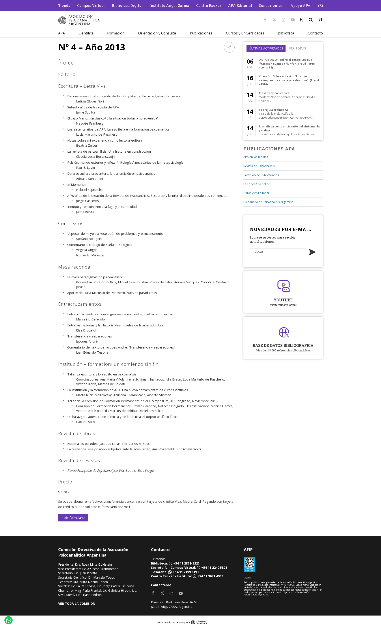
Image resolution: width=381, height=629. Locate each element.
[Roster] (301, 19)
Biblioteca (286, 33)
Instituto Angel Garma (169, 5)
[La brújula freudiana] (283, 113)
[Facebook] (265, 19)
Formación (116, 33)
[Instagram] (283, 19)
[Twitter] (274, 19)
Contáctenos (161, 585)
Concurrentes (270, 5)
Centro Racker (208, 5)
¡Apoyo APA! (300, 5)
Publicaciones (201, 33)
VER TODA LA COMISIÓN (76, 603)
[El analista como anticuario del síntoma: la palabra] (283, 130)
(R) (320, 5)
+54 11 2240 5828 (214, 567)
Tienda (64, 5)
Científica (85, 33)
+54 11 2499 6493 (186, 572)
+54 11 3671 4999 (210, 576)
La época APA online (256, 184)
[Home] (79, 20)
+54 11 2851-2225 (186, 563)
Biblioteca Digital (127, 5)
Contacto (315, 33)
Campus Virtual (91, 5)
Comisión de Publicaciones (261, 175)
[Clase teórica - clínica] (283, 97)
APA (61, 33)
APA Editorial (240, 5)
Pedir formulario (73, 517)
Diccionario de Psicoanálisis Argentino (268, 202)
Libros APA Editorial (256, 193)
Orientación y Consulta (157, 33)
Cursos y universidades (245, 33)
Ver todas (297, 48)
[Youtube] (293, 19)
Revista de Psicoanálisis (259, 166)
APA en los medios (255, 157)
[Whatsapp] (8, 621)
